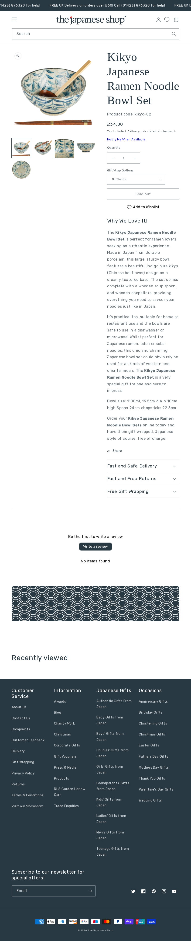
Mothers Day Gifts (154, 768)
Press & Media (65, 768)
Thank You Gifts (152, 779)
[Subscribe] (90, 890)
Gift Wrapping (23, 762)
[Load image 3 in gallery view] (64, 148)
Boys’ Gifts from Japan (110, 737)
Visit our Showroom (28, 806)
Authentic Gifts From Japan (114, 704)
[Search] (174, 34)
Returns (18, 784)
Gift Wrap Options (120, 170)
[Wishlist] (166, 19)
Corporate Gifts (67, 745)
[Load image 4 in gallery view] (86, 148)
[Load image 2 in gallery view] (43, 148)
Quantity (113, 147)
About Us (19, 707)
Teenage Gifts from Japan (112, 852)
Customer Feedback (28, 740)
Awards (60, 702)
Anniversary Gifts (153, 702)
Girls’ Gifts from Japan (109, 769)
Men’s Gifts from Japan (110, 835)
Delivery (134, 131)
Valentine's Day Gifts (156, 789)
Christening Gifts (153, 723)
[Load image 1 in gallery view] (21, 148)
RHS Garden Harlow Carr (69, 792)
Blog (57, 712)
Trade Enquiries (66, 806)
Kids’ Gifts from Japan (109, 802)
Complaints (21, 729)
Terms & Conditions (28, 795)
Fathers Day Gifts (153, 757)
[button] (143, 466)
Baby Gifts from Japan (109, 720)
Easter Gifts (149, 745)
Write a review (95, 546)
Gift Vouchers (65, 757)
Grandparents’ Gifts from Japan (112, 786)
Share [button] (117, 451)
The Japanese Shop (100, 930)
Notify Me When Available (126, 139)
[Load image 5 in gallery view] (21, 169)
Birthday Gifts (150, 712)
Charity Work (64, 723)
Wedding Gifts (150, 800)
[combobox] (95, 34)
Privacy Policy (23, 773)
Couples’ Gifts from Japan (112, 753)
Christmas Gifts (152, 734)
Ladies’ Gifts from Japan (111, 819)
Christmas (62, 734)
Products (61, 779)
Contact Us (21, 718)
